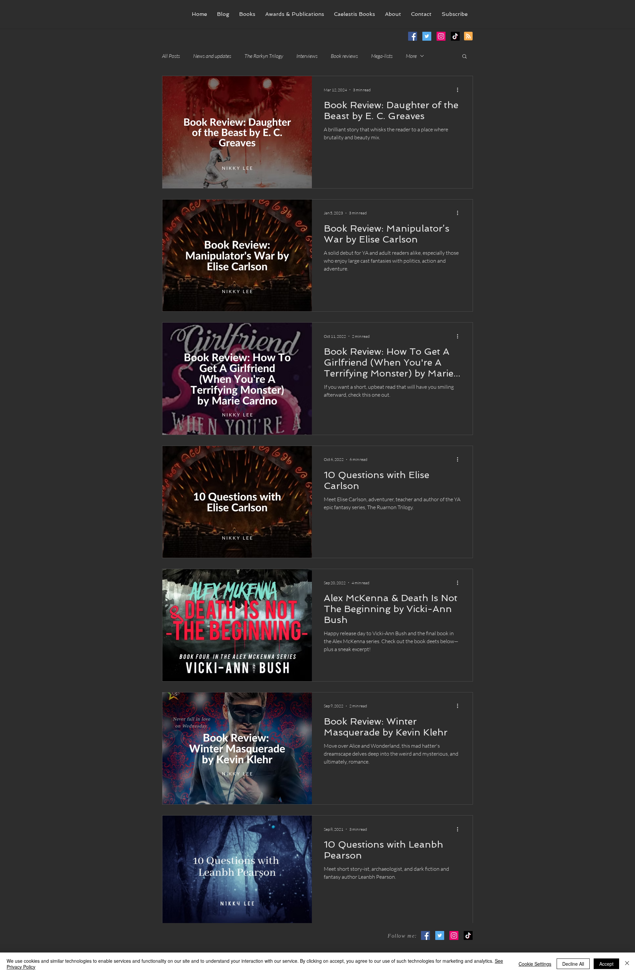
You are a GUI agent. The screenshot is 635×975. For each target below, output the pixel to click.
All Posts (171, 56)
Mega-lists (382, 56)
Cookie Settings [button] (535, 963)
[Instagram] (453, 935)
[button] (247, 14)
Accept (606, 963)
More (411, 56)
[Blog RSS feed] (468, 36)
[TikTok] (468, 935)
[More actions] (460, 90)
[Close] (627, 964)
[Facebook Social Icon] (425, 935)
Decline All (573, 963)
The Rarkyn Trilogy (263, 56)
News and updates (212, 56)
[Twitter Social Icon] (439, 935)
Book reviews (344, 56)
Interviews (307, 56)
